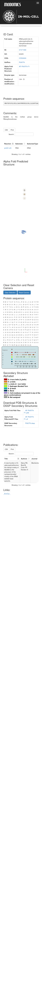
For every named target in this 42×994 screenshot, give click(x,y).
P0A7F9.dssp (30, 423)
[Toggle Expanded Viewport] (24, 198)
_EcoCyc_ (7, 494)
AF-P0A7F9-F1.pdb (29, 411)
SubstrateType (32, 144)
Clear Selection (10, 292)
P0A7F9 (22, 62)
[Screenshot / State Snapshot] (24, 194)
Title (6, 459)
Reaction (7, 144)
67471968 (22, 50)
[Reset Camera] (24, 190)
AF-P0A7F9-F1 (24, 66)
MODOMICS (12, 4)
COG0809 (22, 58)
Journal (34, 459)
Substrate (19, 144)
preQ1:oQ (7, 148)
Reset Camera (24, 292)
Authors (24, 459)
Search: (11, 134)
